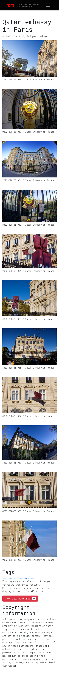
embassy (11, 578)
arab (5, 578)
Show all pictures (19, 598)
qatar (33, 578)
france (20, 578)
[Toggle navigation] (48, 5)
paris (26, 578)
